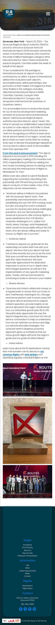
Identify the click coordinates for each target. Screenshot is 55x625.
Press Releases (35, 35)
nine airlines (31, 354)
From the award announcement (20, 153)
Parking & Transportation (27, 556)
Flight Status (27, 588)
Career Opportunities (27, 571)
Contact (27, 576)
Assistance (27, 545)
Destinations (27, 586)
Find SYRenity (27, 547)
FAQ (27, 565)
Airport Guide (27, 553)
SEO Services (42, 621)
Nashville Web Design (28, 621)
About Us (27, 550)
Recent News (45, 35)
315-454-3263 (27, 604)
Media (27, 573)
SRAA (27, 568)
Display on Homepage (24, 35)
